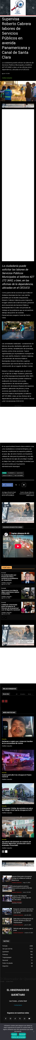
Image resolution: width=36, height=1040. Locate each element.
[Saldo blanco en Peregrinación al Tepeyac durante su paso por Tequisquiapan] (7, 921)
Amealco (22, 694)
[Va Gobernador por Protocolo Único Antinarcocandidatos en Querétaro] (28, 577)
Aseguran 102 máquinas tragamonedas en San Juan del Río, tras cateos (21, 897)
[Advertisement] (18, 185)
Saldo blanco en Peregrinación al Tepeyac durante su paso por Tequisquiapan (23, 920)
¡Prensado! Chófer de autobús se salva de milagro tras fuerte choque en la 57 (17, 809)
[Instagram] (10, 1018)
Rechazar (22, 1034)
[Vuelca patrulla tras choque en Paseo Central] (18, 760)
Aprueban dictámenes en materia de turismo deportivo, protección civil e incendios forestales (16, 843)
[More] (24, 485)
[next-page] (6, 617)
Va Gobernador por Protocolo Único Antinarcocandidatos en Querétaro (9, 577)
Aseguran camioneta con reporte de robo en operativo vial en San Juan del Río (23, 910)
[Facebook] (6, 1018)
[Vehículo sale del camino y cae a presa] (7, 931)
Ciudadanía (11, 473)
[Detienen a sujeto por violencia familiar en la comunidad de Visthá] (18, 726)
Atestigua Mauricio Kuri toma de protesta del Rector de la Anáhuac (9, 493)
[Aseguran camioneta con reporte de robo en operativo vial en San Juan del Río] (7, 911)
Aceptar (14, 1034)
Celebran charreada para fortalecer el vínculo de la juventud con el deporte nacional (10, 607)
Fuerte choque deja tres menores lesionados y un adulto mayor (27, 493)
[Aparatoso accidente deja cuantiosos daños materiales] (28, 593)
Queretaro (20, 473)
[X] (20, 1018)
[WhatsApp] (24, 1018)
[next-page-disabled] (6, 701)
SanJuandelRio (18, 475)
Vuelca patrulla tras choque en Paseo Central (16, 776)
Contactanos (18, 1005)
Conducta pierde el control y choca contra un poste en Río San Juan (22, 888)
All (16, 694)
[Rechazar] (34, 1032)
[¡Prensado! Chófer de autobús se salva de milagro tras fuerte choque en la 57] (18, 793)
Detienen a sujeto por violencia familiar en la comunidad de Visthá (17, 742)
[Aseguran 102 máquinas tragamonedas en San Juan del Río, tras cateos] (7, 898)
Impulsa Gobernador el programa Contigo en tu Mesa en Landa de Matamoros (22, 878)
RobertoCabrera (7, 475)
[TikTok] (15, 1018)
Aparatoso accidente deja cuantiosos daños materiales (10, 592)
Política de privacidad (18, 1037)
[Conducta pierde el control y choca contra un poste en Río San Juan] (7, 888)
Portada (3, 572)
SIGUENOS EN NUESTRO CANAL (12, 527)
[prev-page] (2, 617)
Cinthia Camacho (7, 78)
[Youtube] (29, 1018)
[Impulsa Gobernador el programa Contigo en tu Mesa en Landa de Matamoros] (7, 879)
